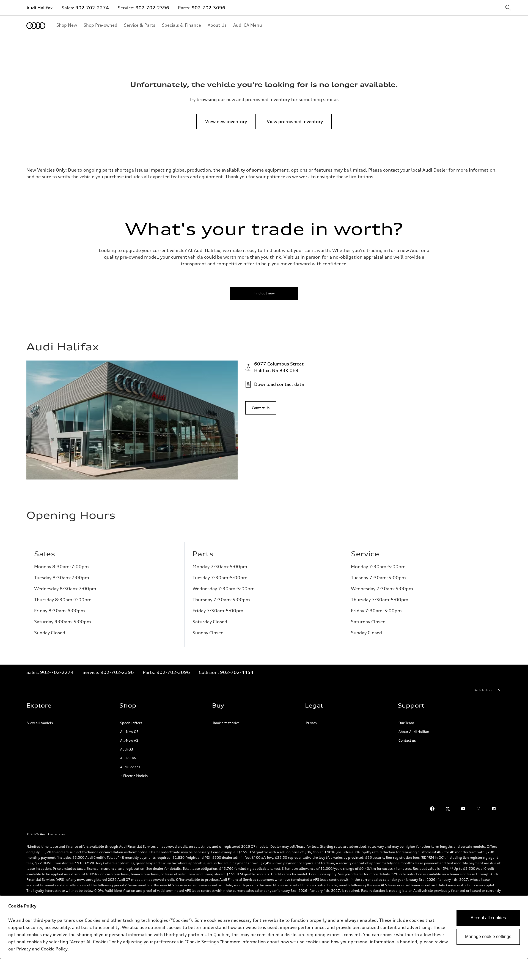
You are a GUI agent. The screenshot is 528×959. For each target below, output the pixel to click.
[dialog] (264, 927)
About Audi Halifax (413, 732)
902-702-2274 (92, 7)
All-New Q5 (129, 732)
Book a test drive (226, 723)
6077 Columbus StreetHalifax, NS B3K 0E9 (279, 367)
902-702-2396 (152, 7)
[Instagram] (478, 808)
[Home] (35, 25)
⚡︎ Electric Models (134, 776)
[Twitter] (447, 808)
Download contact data (279, 384)
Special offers (131, 723)
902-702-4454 (237, 672)
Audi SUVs (128, 758)
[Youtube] (463, 808)
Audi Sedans (130, 767)
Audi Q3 (126, 749)
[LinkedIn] (494, 808)
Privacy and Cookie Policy (41, 949)
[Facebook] (432, 808)
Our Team (406, 723)
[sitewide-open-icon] (508, 8)
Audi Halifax (39, 7)
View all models (40, 723)
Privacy (311, 723)
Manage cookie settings (488, 936)
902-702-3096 (208, 7)
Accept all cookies (488, 917)
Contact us (407, 740)
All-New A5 (129, 740)
